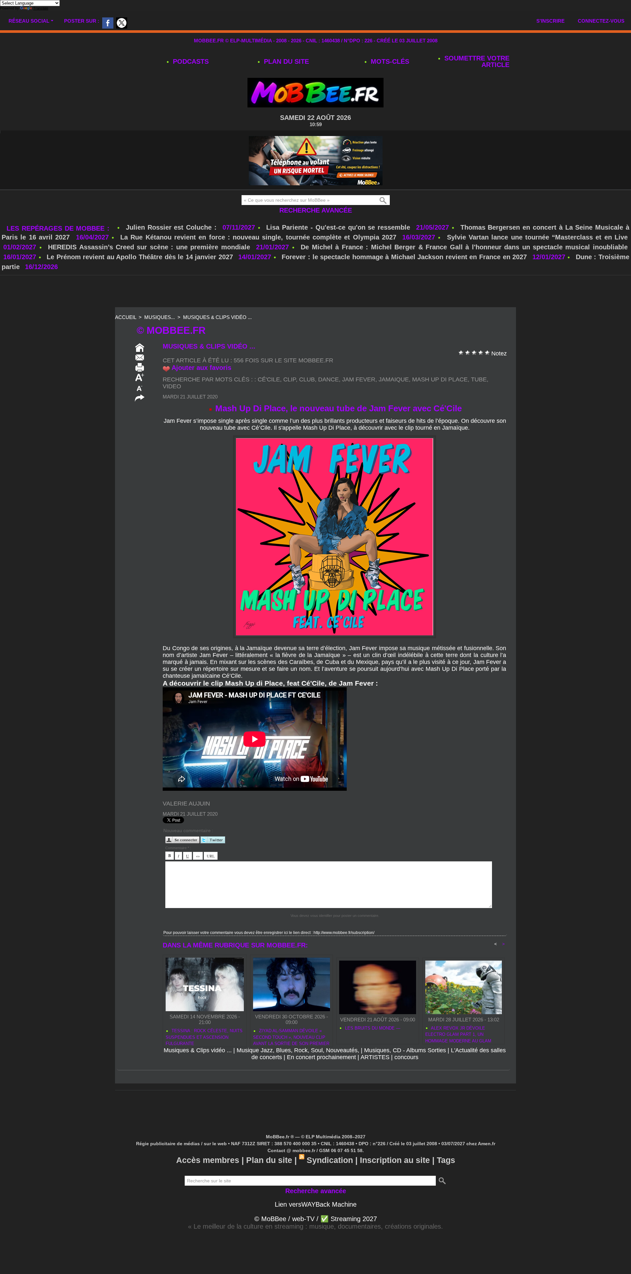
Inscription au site (395, 1160)
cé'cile (269, 379)
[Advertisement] (315, 292)
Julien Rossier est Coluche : (172, 227)
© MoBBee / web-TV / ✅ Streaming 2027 (315, 1218)
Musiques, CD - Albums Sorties (405, 1050)
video (172, 386)
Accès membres (207, 1160)
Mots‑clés (389, 61)
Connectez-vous (601, 21)
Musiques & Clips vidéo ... (217, 317)
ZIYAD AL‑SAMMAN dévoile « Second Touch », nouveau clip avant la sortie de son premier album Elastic (291, 1036)
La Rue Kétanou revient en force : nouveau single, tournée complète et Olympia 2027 (258, 237)
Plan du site (285, 61)
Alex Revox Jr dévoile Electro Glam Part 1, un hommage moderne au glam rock (458, 1033)
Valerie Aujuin (186, 803)
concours (406, 1057)
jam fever (358, 379)
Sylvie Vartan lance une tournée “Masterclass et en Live (537, 237)
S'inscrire (550, 21)
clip (289, 379)
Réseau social (29, 21)
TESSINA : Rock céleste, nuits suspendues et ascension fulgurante (204, 1036)
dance (328, 379)
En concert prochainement (321, 1057)
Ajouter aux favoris (201, 367)
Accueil (125, 317)
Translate (40, 8)
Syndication (330, 1160)
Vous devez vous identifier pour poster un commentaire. (335, 916)
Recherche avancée (315, 210)
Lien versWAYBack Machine (316, 1204)
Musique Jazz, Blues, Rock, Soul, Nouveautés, (298, 1050)
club (307, 379)
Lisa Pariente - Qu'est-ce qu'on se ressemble (339, 227)
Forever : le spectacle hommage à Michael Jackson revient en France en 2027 (404, 257)
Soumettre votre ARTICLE (475, 61)
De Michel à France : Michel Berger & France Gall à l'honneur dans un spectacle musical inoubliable (464, 247)
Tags (446, 1160)
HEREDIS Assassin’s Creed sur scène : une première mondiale (149, 247)
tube (479, 379)
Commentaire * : (178, 848)
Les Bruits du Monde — (372, 1028)
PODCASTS (190, 61)
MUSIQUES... (159, 317)
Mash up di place (440, 379)
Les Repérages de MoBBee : (59, 228)
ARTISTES (375, 1057)
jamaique (394, 379)
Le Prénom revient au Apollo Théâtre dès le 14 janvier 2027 (140, 257)
